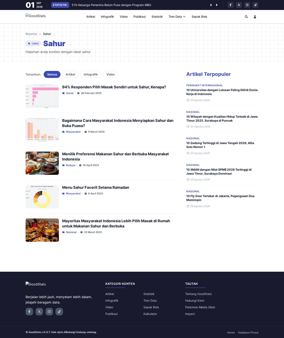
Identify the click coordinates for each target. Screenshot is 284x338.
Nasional (71, 232)
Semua (52, 74)
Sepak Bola (199, 16)
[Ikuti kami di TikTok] (255, 5)
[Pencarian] (246, 16)
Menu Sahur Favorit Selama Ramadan (95, 187)
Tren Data (175, 16)
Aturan (231, 332)
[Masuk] (255, 16)
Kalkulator (150, 314)
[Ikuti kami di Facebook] (230, 5)
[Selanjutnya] (216, 4)
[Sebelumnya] (210, 4)
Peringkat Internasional (204, 85)
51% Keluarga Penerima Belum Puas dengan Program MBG (111, 5)
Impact (190, 314)
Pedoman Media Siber (200, 307)
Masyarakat (73, 131)
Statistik (157, 16)
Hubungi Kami (194, 300)
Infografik (107, 16)
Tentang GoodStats (198, 294)
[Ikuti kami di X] (239, 5)
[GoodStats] (38, 16)
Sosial (69, 93)
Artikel (90, 16)
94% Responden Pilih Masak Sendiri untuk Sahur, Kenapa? (114, 87)
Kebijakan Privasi (248, 332)
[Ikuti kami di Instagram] (247, 5)
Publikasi (139, 16)
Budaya (70, 165)
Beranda (31, 34)
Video (124, 16)
